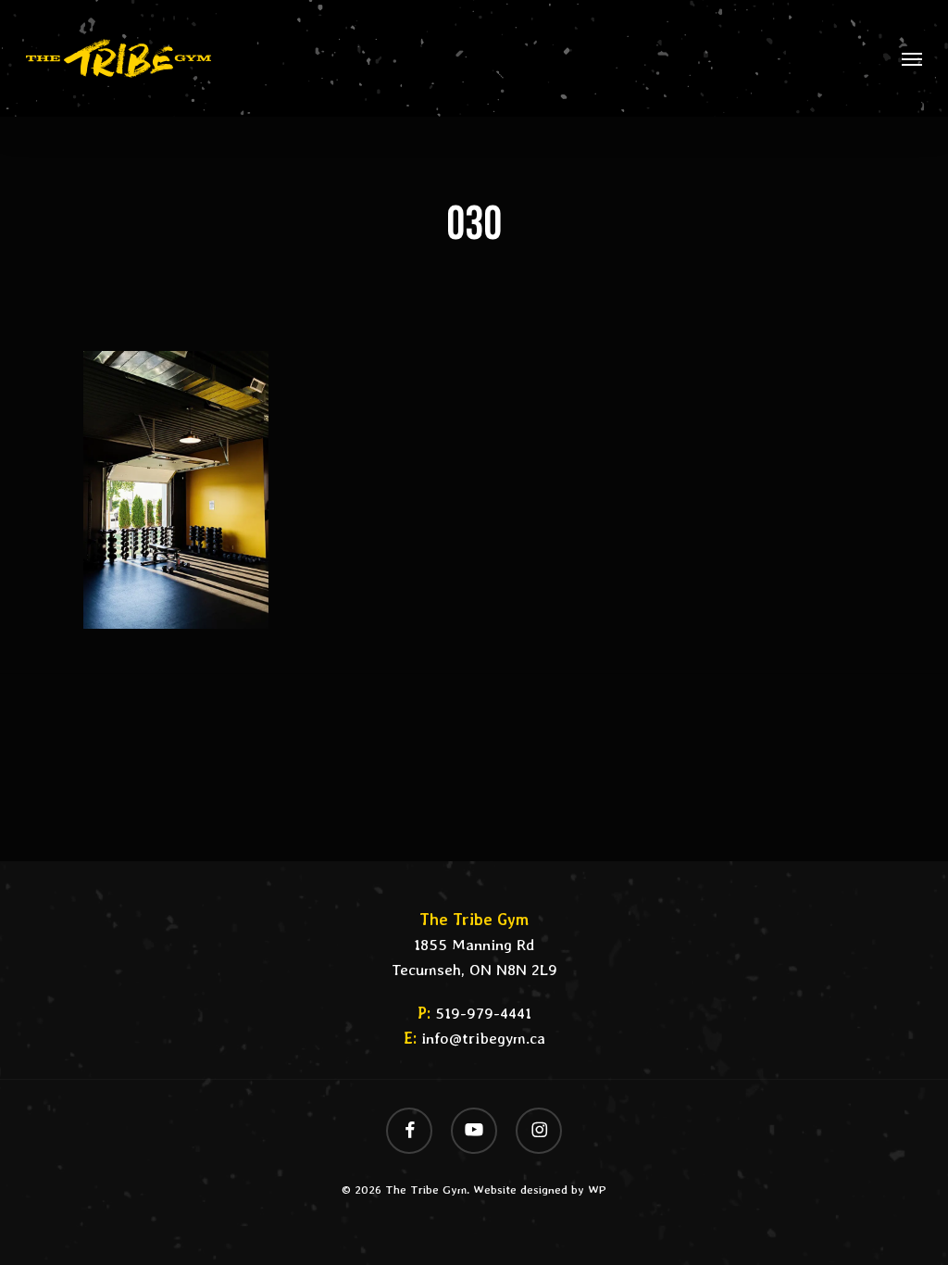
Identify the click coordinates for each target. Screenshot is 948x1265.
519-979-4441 (483, 1013)
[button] (912, 58)
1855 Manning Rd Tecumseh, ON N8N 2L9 (474, 944)
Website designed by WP (539, 1189)
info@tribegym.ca (483, 1038)
